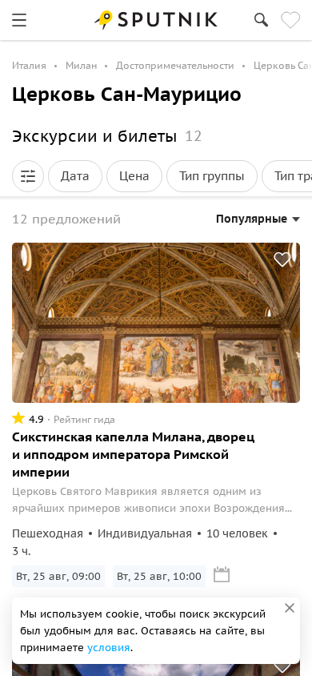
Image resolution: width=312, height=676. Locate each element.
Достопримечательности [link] (175, 65)
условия (108, 647)
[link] (19, 20)
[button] (28, 176)
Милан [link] (81, 65)
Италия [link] (29, 65)
